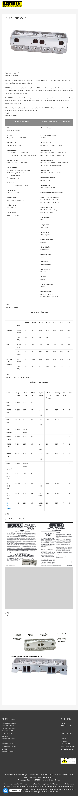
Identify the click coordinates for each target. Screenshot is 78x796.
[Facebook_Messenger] (5, 790)
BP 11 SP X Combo (8, 505)
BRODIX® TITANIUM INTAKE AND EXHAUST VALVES (9, 746)
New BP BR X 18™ (7, 752)
